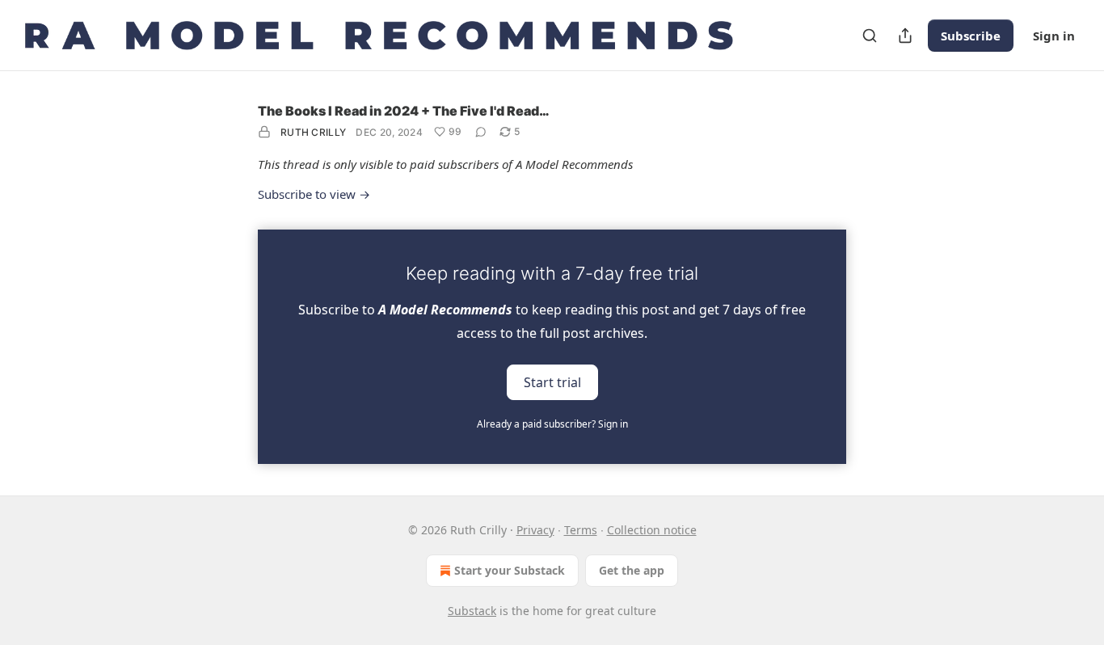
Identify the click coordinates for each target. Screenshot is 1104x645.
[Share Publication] (905, 35)
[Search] (869, 35)
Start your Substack (509, 570)
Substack (472, 610)
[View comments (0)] (480, 131)
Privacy (535, 530)
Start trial (552, 381)
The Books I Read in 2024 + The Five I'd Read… (404, 111)
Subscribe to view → (314, 194)
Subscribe (971, 35)
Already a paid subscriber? (552, 424)
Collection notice (652, 530)
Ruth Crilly (313, 132)
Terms (580, 530)
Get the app (631, 570)
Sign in (1054, 35)
